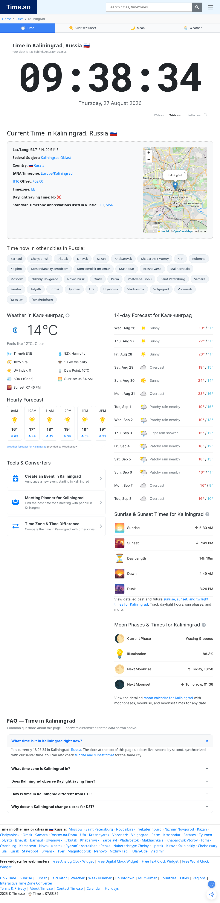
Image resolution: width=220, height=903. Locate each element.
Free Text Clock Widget (160, 861)
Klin (180, 259)
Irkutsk (63, 259)
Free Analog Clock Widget (73, 861)
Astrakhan (89, 845)
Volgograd (161, 289)
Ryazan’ (72, 845)
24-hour (175, 115)
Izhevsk (82, 259)
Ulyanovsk (110, 289)
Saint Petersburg (173, 279)
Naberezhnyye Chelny (131, 845)
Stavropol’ (30, 851)
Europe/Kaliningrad (57, 173)
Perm (115, 279)
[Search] (197, 7)
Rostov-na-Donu (140, 279)
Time (27, 27)
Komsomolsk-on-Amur (93, 269)
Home (6, 19)
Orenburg (8, 845)
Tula (3, 851)
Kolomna (198, 259)
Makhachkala (180, 269)
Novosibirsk (76, 279)
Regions (199, 878)
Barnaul (16, 259)
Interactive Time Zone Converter (26, 883)
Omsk (98, 279)
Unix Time (8, 878)
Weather (192, 27)
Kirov (170, 845)
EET (34, 189)
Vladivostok (135, 289)
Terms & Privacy (13, 888)
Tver (61, 851)
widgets (15, 861)
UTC (16, 181)
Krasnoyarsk (152, 269)
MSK (109, 205)
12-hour (159, 115)
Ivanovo (100, 851)
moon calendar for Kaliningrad (168, 698)
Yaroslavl (17, 299)
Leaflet (164, 231)
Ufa (91, 289)
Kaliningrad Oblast (56, 157)
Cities (19, 19)
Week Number (100, 878)
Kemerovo (27, 845)
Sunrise (26, 878)
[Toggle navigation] (210, 7)
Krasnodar (126, 269)
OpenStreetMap (182, 231)
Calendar (94, 888)
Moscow (17, 279)
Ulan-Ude (140, 851)
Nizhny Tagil (119, 851)
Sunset (41, 878)
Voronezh (185, 289)
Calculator (58, 878)
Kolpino (16, 269)
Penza (105, 845)
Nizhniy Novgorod (45, 279)
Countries (168, 878)
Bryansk (48, 851)
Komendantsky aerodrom (49, 269)
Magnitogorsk (79, 851)
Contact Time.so (70, 888)
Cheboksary (207, 845)
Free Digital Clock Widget (118, 861)
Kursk (14, 851)
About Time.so (41, 888)
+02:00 (38, 181)
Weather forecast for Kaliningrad (27, 446)
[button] (175, 185)
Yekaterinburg (42, 299)
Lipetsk (157, 845)
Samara (199, 279)
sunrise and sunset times (94, 755)
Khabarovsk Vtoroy (155, 259)
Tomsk (55, 289)
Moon (137, 27)
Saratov (16, 289)
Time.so (18, 7)
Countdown (124, 878)
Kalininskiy (186, 845)
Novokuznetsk (51, 845)
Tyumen (74, 289)
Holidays (112, 888)
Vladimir (157, 851)
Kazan (101, 259)
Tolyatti (36, 289)
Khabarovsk (123, 259)
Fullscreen (197, 114)
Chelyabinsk (40, 259)
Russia (39, 165)
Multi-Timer (147, 878)
